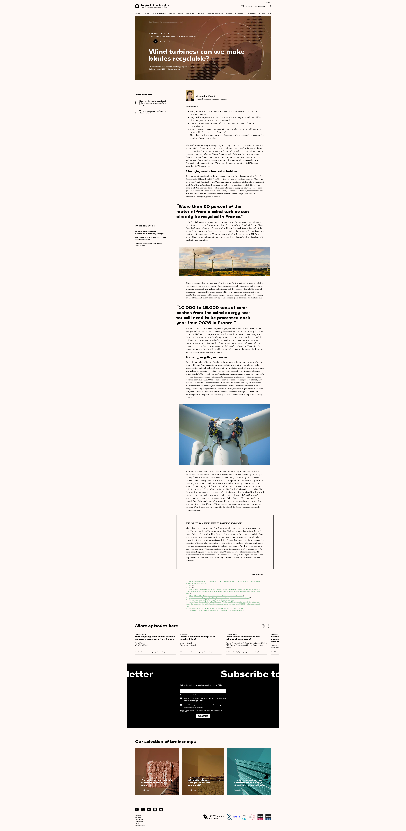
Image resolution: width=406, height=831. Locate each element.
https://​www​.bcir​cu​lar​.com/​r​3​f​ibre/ (223, 600)
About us (138, 815)
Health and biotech (159, 13)
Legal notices (139, 821)
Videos (262, 13)
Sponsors (138, 817)
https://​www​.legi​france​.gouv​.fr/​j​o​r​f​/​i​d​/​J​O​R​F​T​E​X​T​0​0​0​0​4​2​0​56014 (220, 610)
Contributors (139, 819)
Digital (172, 13)
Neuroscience (251, 13)
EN (270, 2)
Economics (190, 13)
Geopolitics (239, 13)
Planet (137, 13)
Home (150, 22)
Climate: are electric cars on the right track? (148, 244)
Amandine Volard (205, 96)
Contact (137, 823)
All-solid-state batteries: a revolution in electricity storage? (149, 233)
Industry (200, 13)
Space (180, 13)
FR (267, 2)
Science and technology (215, 13)
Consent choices (140, 825)
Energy (147, 13)
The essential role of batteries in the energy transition (150, 238)
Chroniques (156, 22)
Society (229, 13)
